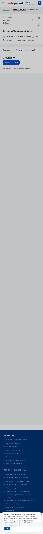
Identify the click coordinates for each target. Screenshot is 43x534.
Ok (7, 528)
